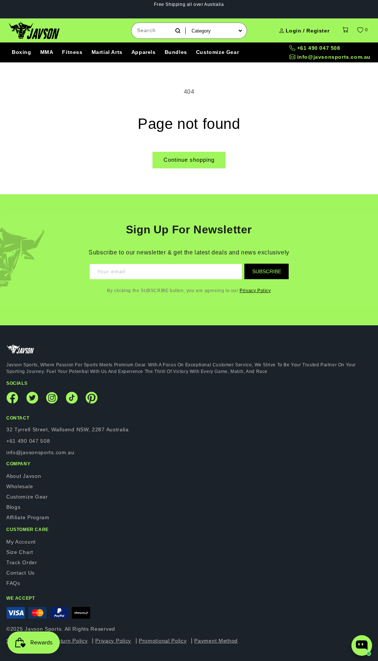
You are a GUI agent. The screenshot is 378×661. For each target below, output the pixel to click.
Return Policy (70, 641)
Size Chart (19, 552)
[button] (345, 30)
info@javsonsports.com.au (334, 57)
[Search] (178, 30)
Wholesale (19, 486)
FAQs (13, 583)
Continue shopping (189, 160)
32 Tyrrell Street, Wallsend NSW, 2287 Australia (67, 429)
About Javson (23, 476)
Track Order (21, 562)
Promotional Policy (163, 641)
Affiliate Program (27, 517)
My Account (21, 542)
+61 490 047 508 (318, 48)
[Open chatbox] (361, 645)
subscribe (266, 271)
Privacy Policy (255, 290)
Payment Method (216, 641)
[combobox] (153, 30)
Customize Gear (27, 497)
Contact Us (20, 573)
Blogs (13, 507)
